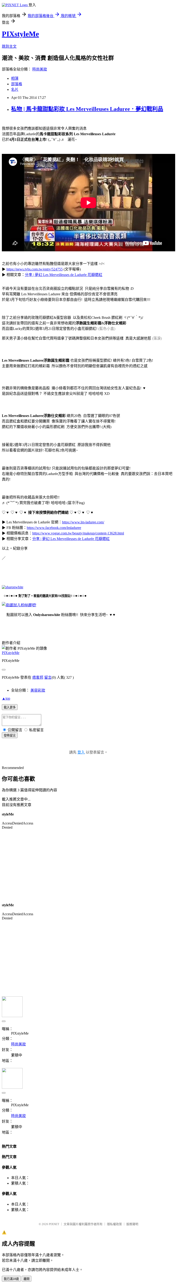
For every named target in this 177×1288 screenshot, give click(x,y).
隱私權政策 (114, 1224)
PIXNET (54, 1224)
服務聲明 (132, 1224)
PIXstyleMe (20, 34)
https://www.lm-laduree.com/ (83, 522)
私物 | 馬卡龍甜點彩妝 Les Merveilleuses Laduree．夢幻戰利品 (87, 109)
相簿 (14, 78)
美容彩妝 (37, 690)
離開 (27, 1279)
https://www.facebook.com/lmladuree (54, 528)
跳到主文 (9, 46)
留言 (48, 677)
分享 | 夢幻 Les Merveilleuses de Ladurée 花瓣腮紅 (63, 275)
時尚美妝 (39, 69)
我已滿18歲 (11, 1279)
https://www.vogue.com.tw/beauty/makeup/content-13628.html (78, 533)
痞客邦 (37, 677)
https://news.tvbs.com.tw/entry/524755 (34, 269)
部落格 (16, 84)
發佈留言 (10, 735)
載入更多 (10, 707)
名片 (14, 89)
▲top (6, 698)
